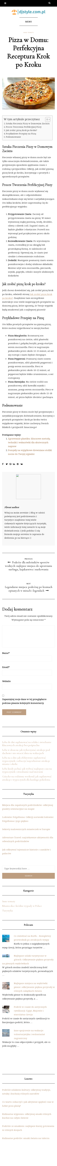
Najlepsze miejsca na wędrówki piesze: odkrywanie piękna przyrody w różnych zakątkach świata (34, 987)
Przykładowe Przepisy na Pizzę (21, 133)
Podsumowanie (13, 137)
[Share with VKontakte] (22, 464)
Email (6, 667)
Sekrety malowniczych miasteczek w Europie (26, 829)
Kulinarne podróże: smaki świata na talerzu (25, 1138)
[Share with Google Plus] (11, 464)
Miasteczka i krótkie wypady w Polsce (22, 905)
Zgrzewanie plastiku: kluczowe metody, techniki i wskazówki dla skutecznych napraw (29, 442)
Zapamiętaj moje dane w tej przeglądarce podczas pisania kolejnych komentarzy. (24, 701)
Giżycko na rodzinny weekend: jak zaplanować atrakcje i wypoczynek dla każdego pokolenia (26, 778)
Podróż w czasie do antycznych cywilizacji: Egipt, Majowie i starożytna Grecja (30, 1010)
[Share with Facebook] (4, 464)
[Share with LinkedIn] (15, 464)
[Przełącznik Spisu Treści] (46, 119)
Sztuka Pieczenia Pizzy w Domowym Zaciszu (28, 123)
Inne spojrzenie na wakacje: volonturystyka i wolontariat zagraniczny (29, 1034)
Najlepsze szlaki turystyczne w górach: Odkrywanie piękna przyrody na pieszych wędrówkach (27, 959)
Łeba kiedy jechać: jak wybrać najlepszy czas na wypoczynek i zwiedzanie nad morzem (27, 770)
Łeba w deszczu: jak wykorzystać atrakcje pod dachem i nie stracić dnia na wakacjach (26, 751)
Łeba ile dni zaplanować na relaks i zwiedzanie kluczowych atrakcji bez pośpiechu (26, 743)
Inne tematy (28, 32)
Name (6, 653)
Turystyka (7, 910)
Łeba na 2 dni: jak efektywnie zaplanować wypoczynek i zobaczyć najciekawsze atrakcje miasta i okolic (26, 761)
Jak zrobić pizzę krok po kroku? (21, 130)
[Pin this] (18, 464)
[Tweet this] (8, 464)
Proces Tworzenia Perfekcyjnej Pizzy (24, 127)
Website (6, 681)
